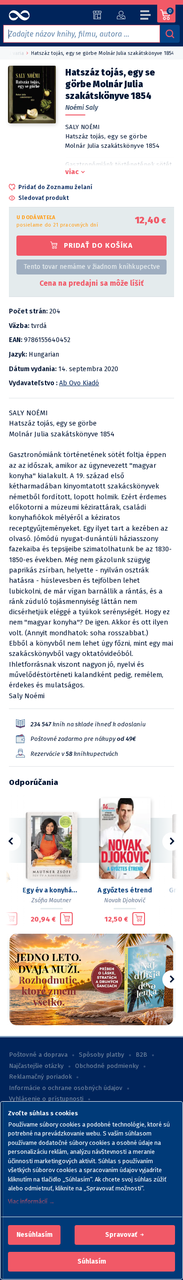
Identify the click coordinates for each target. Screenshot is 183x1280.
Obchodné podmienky (107, 1066)
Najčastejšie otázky (36, 1066)
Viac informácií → (31, 1201)
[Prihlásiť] (120, 15)
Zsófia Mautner (51, 900)
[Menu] (146, 16)
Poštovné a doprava (38, 1055)
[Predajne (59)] (97, 15)
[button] (34, 1235)
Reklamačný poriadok (40, 1077)
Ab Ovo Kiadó (79, 383)
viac (72, 172)
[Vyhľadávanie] (170, 34)
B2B (141, 1055)
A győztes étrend (125, 890)
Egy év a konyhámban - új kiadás (52, 890)
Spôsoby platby (101, 1055)
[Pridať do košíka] (11, 918)
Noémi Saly (81, 108)
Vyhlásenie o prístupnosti (46, 1099)
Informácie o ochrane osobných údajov (65, 1088)
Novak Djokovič (124, 900)
